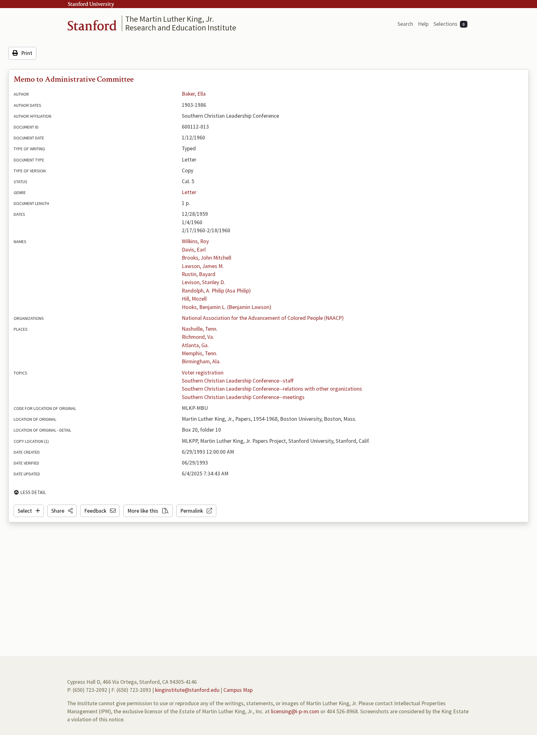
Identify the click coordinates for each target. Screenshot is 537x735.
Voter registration (202, 372)
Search (405, 23)
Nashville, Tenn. (200, 328)
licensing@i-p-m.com (295, 711)
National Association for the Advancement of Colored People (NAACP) (263, 318)
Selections (449, 23)
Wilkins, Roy (195, 241)
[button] (62, 511)
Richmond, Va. (198, 336)
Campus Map (238, 690)
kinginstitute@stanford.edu (187, 690)
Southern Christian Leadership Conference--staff (237, 380)
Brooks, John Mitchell (206, 257)
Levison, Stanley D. (203, 282)
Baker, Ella (194, 93)
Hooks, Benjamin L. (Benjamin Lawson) (226, 307)
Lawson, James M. (203, 266)
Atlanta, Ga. (195, 345)
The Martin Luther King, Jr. (169, 19)
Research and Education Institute (180, 27)
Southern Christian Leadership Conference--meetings (243, 397)
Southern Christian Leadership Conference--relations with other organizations (272, 388)
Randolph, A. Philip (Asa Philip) (216, 290)
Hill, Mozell (194, 298)
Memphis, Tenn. (199, 353)
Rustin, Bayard (198, 274)
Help (423, 23)
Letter (189, 192)
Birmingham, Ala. (201, 361)
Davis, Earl (194, 249)
